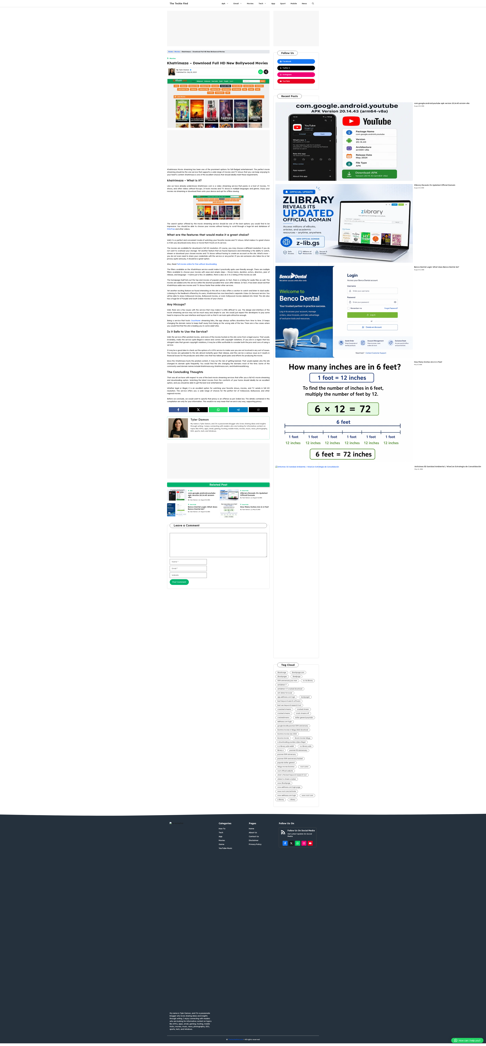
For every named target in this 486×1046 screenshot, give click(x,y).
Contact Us (254, 836)
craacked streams (284, 709)
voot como (304, 767)
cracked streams (283, 713)
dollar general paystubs (304, 717)
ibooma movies (283, 738)
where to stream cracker (286, 779)
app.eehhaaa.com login (286, 697)
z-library (280, 800)
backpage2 (305, 697)
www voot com (307, 795)
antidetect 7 (282, 685)
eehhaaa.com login (284, 722)
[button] (312, 3)
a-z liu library (308, 681)
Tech (261, 3)
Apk (223, 3)
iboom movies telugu (302, 738)
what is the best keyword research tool (292, 775)
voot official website (285, 771)
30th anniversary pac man (287, 681)
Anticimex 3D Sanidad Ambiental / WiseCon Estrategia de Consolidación (447, 466)
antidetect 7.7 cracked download (289, 689)
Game (221, 844)
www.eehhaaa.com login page (288, 787)
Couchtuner (196, 320)
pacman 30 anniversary (298, 750)
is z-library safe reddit (285, 746)
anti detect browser (284, 693)
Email (236, 3)
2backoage (281, 672)
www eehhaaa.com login (286, 795)
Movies (250, 3)
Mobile (294, 3)
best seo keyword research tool (289, 705)
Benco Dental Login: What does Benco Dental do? (202, 508)
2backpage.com (298, 672)
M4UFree (171, 229)
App (273, 3)
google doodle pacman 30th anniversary (292, 726)
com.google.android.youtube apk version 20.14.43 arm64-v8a (201, 495)
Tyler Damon (184, 70)
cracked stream (303, 709)
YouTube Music (225, 848)
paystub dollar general (286, 763)
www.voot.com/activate (286, 791)
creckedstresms (283, 717)
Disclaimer (253, 840)
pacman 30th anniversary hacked (290, 758)
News (304, 3)
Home (170, 52)
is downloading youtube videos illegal (291, 742)
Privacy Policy (255, 844)
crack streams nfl (302, 713)
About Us (253, 832)
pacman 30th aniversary (286, 754)
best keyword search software (288, 701)
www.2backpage (283, 783)
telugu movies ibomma (285, 767)
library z (280, 750)
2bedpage (296, 676)
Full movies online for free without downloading (197, 264)
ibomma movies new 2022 (287, 734)
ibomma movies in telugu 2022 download (292, 730)
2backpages (282, 676)
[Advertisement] (218, 28)
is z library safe (305, 746)
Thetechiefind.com (235, 1039)
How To (222, 828)
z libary (292, 800)
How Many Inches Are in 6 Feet (254, 507)
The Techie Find (179, 3)
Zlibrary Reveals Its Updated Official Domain (253, 494)
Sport (283, 3)
